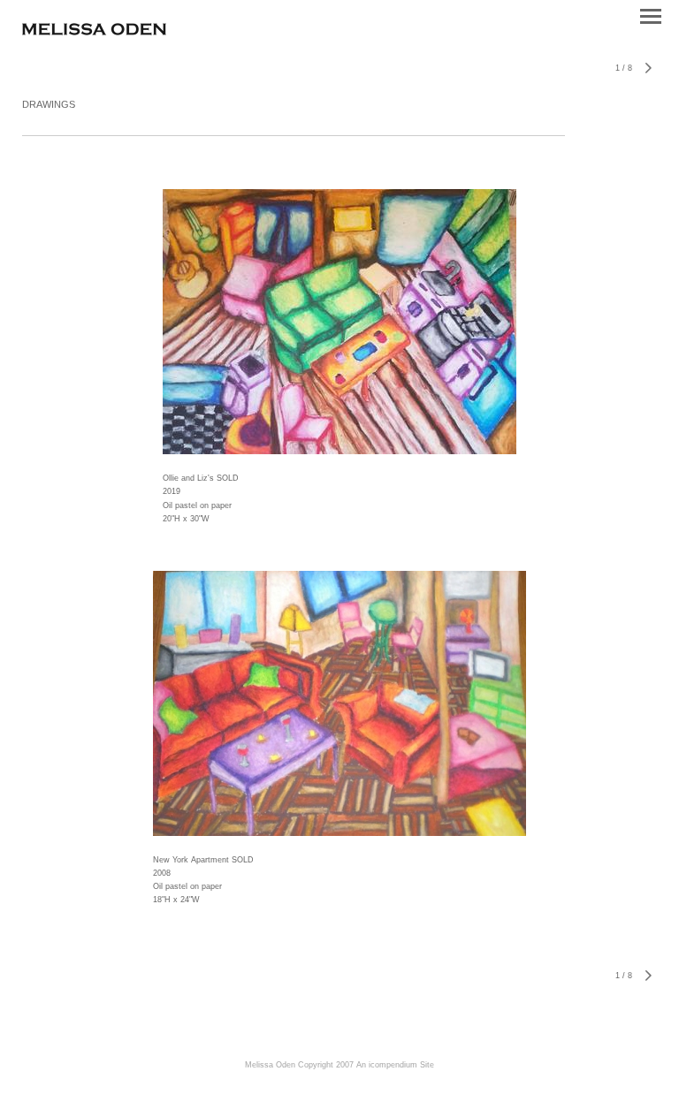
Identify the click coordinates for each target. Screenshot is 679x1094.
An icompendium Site (395, 1064)
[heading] (94, 32)
